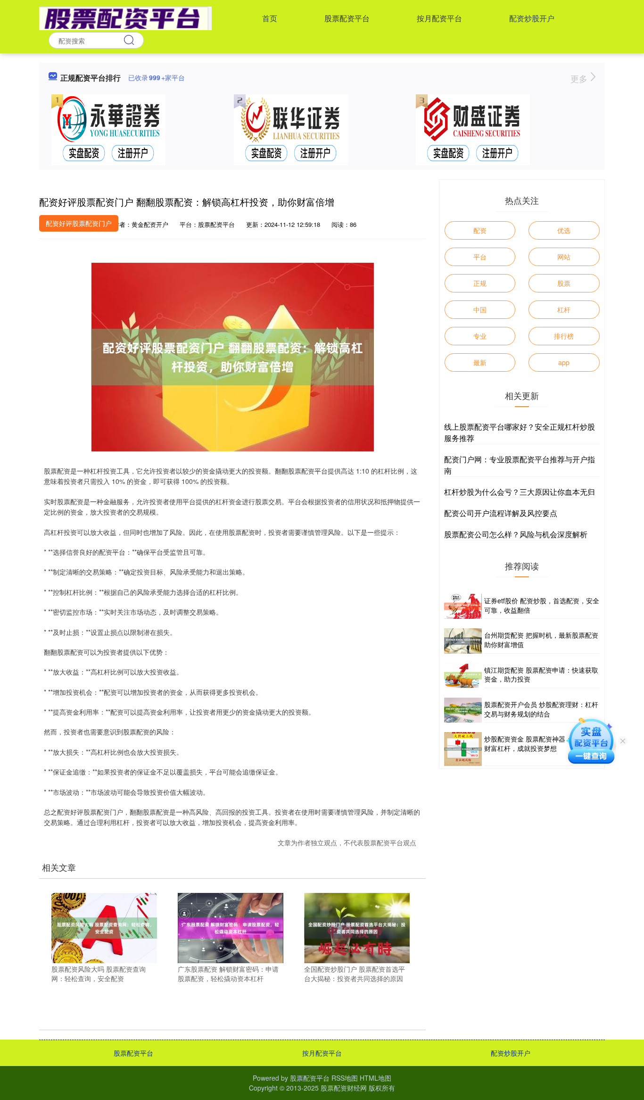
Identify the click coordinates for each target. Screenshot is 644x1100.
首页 (269, 18)
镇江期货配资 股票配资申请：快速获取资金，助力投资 (541, 674)
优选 (563, 230)
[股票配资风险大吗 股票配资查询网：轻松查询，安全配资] (104, 927)
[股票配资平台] (125, 17)
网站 (563, 256)
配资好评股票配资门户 (79, 223)
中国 (480, 309)
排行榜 (564, 336)
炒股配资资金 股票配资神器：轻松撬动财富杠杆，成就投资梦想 (541, 743)
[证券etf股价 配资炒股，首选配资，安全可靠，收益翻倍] (463, 606)
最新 (480, 362)
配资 (480, 230)
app (564, 362)
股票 (563, 283)
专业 (480, 336)
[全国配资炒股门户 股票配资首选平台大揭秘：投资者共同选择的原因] (357, 927)
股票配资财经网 (344, 1087)
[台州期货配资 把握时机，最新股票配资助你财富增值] (463, 640)
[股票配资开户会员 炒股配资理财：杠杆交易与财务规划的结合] (463, 710)
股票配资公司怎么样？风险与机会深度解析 (515, 534)
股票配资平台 (347, 18)
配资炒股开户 (531, 18)
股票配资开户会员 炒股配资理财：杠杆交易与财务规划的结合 (541, 709)
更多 (580, 78)
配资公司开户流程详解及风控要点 (500, 513)
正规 (480, 283)
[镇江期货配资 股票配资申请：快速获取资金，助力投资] (463, 675)
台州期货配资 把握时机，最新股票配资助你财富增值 (541, 639)
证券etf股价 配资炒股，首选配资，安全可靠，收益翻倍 (541, 605)
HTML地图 (375, 1078)
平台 (480, 256)
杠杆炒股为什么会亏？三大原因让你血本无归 (519, 491)
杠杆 (563, 309)
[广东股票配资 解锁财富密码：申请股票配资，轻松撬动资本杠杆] (230, 927)
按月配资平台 (439, 18)
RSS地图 (344, 1078)
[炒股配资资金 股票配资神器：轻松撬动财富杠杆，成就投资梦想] (463, 749)
